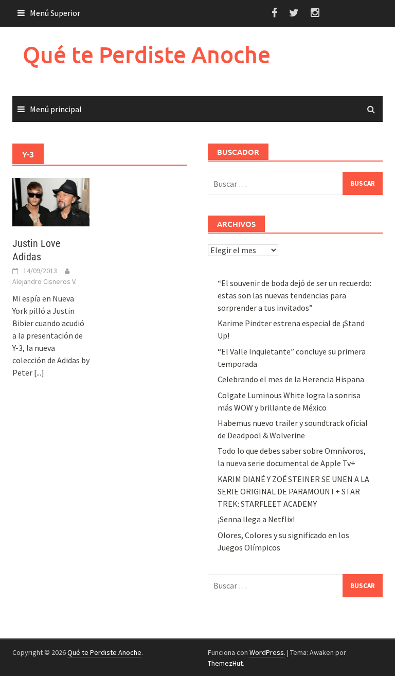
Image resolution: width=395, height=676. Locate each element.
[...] (39, 372)
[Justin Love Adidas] (50, 201)
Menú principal (56, 109)
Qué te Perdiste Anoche (147, 54)
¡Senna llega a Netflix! (256, 519)
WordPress (266, 652)
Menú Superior (55, 13)
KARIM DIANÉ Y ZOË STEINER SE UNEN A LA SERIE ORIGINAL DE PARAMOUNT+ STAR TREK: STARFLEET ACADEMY (293, 491)
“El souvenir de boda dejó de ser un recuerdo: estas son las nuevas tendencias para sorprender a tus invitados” (294, 295)
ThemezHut (225, 663)
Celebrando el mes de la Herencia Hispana (291, 379)
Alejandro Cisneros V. (44, 281)
